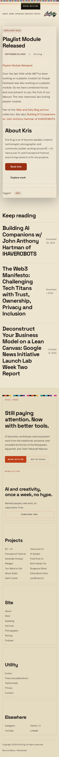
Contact (9, 692)
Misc (18, 193)
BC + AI (17, 549)
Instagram (17, 725)
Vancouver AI (42, 549)
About (5, 14)
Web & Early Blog (12, 30)
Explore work (18, 177)
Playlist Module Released (17, 65)
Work (11, 14)
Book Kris (16, 166)
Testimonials (11, 683)
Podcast (9, 640)
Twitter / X (42, 725)
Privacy (9, 687)
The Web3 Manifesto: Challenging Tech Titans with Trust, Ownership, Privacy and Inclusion (17, 291)
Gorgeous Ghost (42, 568)
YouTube (17, 730)
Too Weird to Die (17, 568)
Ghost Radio (17, 573)
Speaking (19, 14)
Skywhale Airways (17, 558)
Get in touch (38, 459)
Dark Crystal (17, 578)
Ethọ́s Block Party (42, 573)
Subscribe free (34, 514)
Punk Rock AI (42, 558)
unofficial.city (42, 578)
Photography (11, 630)
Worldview (22, 750)
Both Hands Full (42, 563)
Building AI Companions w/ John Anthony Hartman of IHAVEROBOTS (22, 241)
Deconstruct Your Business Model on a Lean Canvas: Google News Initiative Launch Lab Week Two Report (23, 351)
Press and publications (16, 678)
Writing (8, 635)
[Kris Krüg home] (50, 14)
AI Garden (42, 553)
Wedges (17, 563)
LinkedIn (42, 730)
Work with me (30, 6)
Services (29, 14)
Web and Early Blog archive (32, 109)
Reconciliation (9, 750)
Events (8, 673)
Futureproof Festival (17, 553)
